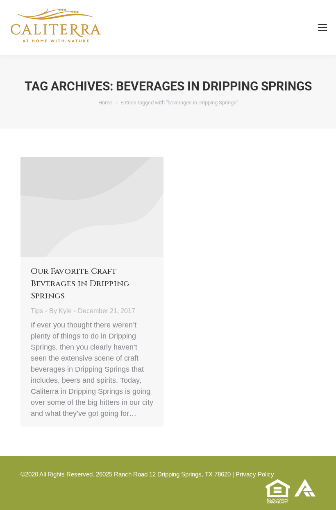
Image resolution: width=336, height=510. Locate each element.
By (60, 310)
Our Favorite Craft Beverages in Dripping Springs (80, 283)
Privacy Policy (255, 474)
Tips (37, 310)
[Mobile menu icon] (322, 27)
